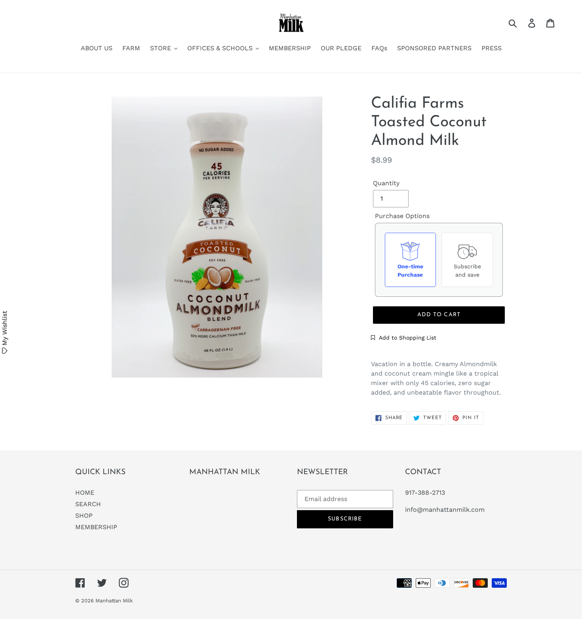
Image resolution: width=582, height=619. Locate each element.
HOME (84, 492)
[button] (403, 337)
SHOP (84, 515)
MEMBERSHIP (96, 527)
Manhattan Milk (114, 601)
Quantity (386, 183)
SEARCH (88, 504)
